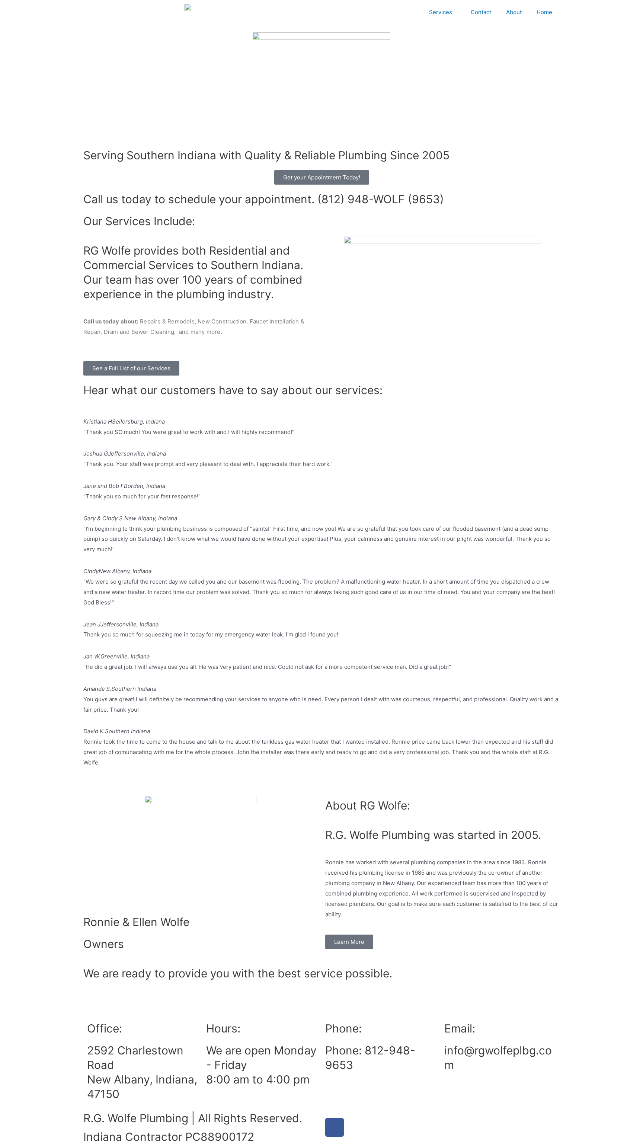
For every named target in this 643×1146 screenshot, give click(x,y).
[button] (321, 773)
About (514, 12)
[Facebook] (334, 1127)
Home (544, 12)
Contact (481, 12)
